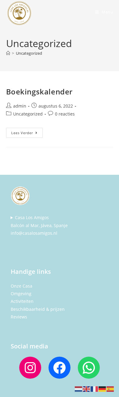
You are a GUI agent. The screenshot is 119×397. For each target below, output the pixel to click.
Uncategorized (29, 53)
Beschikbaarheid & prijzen (38, 309)
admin (19, 106)
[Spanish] (110, 388)
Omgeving (21, 293)
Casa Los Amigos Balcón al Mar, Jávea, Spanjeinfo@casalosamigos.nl (39, 225)
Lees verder (27, 131)
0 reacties (65, 114)
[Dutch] (79, 388)
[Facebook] (59, 368)
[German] (102, 388)
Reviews (19, 317)
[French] (95, 388)
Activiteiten (22, 301)
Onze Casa (21, 286)
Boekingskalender (39, 91)
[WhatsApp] (89, 368)
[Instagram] (30, 368)
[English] (87, 388)
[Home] (8, 53)
